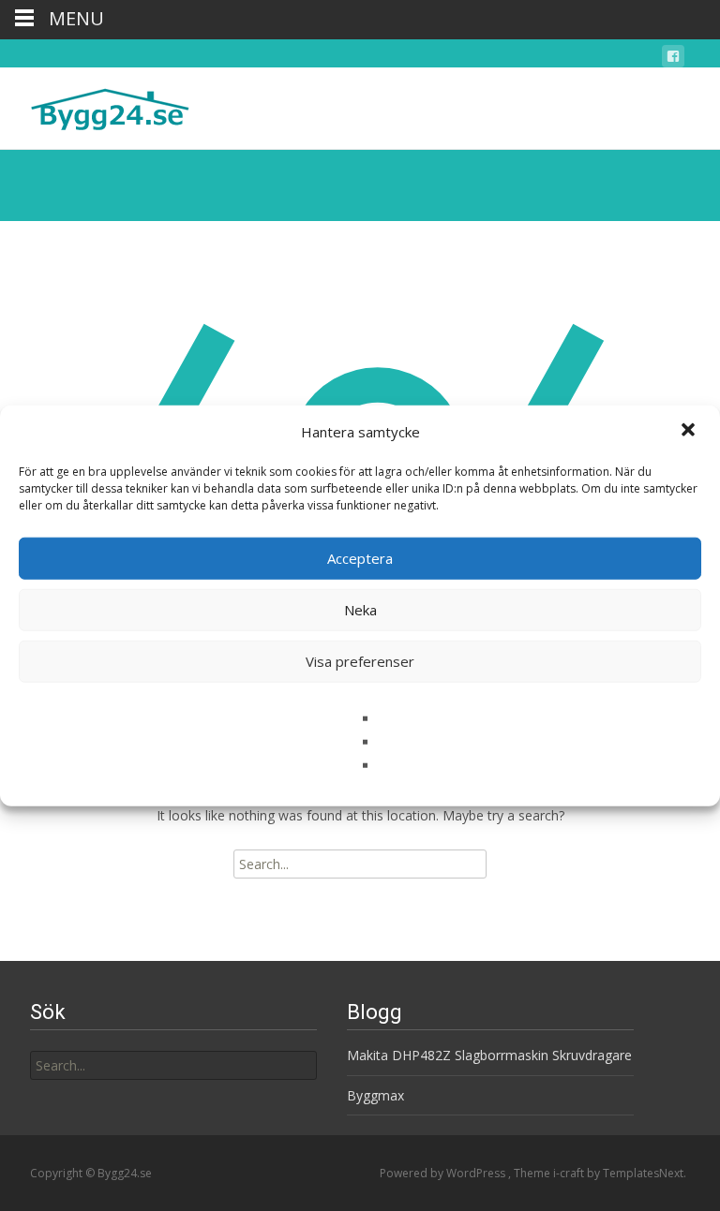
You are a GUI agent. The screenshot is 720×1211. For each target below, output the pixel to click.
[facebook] (673, 59)
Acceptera (360, 558)
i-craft (570, 1173)
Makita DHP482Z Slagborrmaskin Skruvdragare (489, 1055)
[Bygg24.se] (94, 104)
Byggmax (375, 1095)
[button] (690, 432)
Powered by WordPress (444, 1173)
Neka (360, 609)
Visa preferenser (360, 661)
